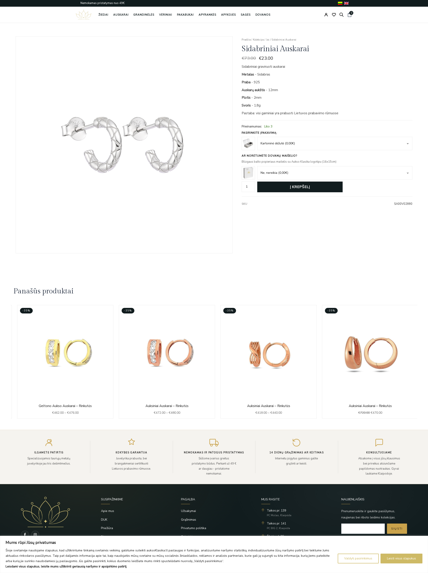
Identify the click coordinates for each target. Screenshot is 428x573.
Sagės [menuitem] (246, 14)
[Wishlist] (334, 15)
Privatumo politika (193, 528)
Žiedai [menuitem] (103, 14)
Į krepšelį (300, 186)
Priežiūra (107, 528)
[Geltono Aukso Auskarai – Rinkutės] (61, 361)
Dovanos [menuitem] (263, 14)
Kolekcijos (258, 39)
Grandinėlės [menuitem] (143, 14)
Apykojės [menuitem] (228, 14)
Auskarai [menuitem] (121, 14)
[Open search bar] (341, 15)
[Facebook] (25, 535)
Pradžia (246, 39)
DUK (104, 520)
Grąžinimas (188, 520)
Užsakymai (188, 511)
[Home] (54, 512)
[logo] (83, 15)
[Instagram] (35, 535)
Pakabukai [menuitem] (185, 14)
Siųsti (397, 528)
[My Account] (326, 14)
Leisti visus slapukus (401, 558)
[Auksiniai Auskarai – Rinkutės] (163, 361)
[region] (214, 554)
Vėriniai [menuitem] (165, 14)
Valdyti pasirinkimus (358, 558)
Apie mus (107, 511)
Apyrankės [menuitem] (207, 14)
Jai (268, 39)
